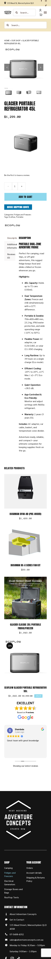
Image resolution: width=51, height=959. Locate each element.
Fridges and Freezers (22, 214)
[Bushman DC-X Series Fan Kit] (25, 527)
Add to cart (25, 197)
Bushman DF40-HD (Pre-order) (25, 514)
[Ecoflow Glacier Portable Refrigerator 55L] (25, 641)
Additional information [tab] (11, 246)
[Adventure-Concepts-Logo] (7, 11)
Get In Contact (17, 919)
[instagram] (46, 1)
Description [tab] (11, 237)
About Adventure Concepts (23, 914)
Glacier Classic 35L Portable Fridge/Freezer (25, 626)
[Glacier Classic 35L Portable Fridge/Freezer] (25, 578)
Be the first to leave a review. (17, 175)
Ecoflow (12, 217)
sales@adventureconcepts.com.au (26, 939)
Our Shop (16, 40)
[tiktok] (46, 5)
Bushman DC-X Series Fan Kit (25, 565)
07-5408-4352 (17, 934)
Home (6, 40)
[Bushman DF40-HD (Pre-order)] (25, 475)
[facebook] (41, 1)
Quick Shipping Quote (18, 207)
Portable (19, 217)
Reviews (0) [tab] (11, 256)
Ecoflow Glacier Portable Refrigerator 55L (25, 689)
